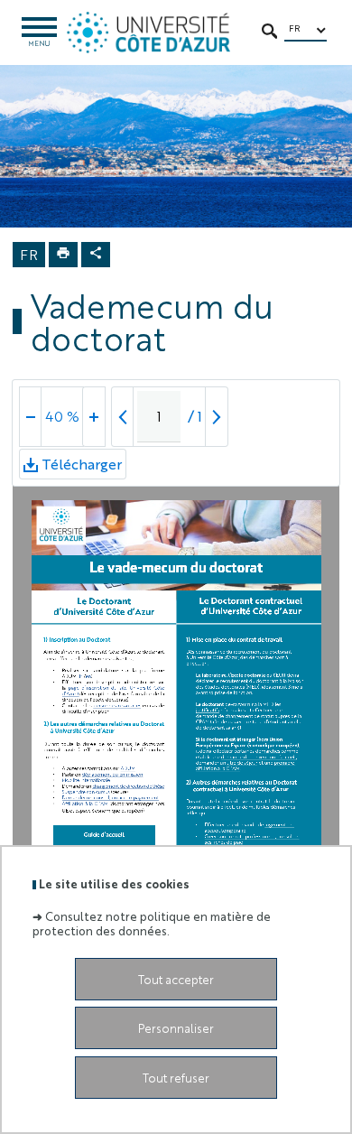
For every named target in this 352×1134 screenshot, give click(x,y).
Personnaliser (176, 1028)
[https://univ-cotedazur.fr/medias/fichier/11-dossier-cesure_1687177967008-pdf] (85, 791)
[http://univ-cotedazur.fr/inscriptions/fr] (115, 688)
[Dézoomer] (31, 416)
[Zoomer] (94, 416)
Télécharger (81, 466)
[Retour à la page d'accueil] (148, 32)
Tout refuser (176, 1077)
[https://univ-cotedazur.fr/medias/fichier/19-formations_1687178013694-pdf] (127, 768)
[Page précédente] (123, 416)
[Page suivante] (216, 416)
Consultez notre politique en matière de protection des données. (151, 922)
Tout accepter (176, 979)
